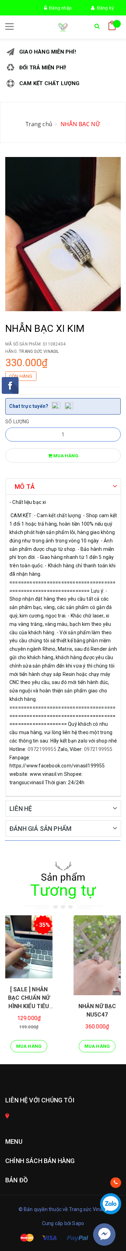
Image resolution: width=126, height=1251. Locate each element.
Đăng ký (104, 8)
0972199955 (42, 749)
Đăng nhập (59, 8)
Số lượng (17, 421)
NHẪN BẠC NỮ (80, 124)
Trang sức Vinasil (39, 351)
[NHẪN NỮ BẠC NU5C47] (97, 955)
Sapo (78, 1223)
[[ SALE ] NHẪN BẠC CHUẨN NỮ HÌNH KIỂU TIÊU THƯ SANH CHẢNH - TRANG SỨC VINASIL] (28, 946)
